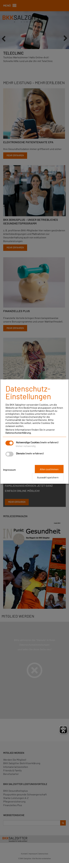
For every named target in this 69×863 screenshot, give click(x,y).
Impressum (9, 469)
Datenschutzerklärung (18, 432)
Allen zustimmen (49, 469)
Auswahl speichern (48, 477)
